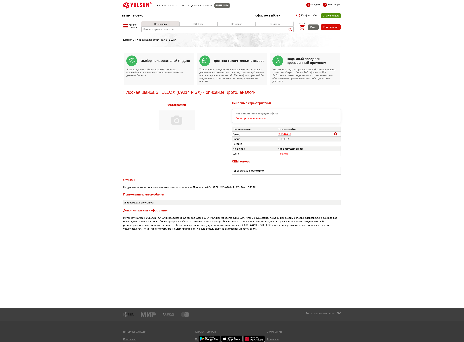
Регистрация (330, 27)
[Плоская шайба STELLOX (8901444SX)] (177, 129)
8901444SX (284, 134)
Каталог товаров (205, 332)
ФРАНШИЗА (222, 5)
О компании (274, 332)
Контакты (173, 5)
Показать (283, 153)
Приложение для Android (209, 339)
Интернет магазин (134, 332)
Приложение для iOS (232, 339)
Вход (313, 27)
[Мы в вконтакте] (339, 314)
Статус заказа (331, 15)
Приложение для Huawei (254, 339)
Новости (161, 5)
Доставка (196, 5)
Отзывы (208, 5)
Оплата (185, 5)
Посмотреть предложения (250, 118)
